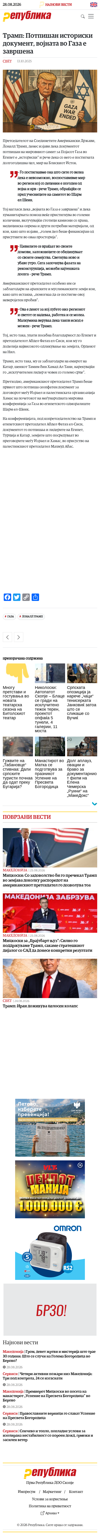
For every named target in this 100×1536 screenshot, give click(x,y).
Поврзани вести (27, 817)
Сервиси (10, 1374)
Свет (7, 61)
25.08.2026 (37, 870)
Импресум (26, 1492)
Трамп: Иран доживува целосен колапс (40, 1006)
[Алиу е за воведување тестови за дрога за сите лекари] (18, 637)
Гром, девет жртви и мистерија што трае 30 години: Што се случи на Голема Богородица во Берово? (49, 1356)
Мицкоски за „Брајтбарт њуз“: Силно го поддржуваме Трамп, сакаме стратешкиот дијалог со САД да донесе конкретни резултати (47, 945)
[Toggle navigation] (91, 16)
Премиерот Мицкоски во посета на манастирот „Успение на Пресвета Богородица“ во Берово (46, 1396)
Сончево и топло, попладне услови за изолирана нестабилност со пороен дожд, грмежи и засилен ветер (48, 1435)
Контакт (76, 1492)
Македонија (15, 870)
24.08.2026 (21, 1001)
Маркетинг (52, 1492)
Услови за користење (50, 1499)
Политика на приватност (50, 1506)
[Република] (27, 16)
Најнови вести (20, 1342)
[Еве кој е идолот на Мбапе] (7, 637)
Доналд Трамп (32, 616)
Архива (51, 1513)
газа (10, 616)
